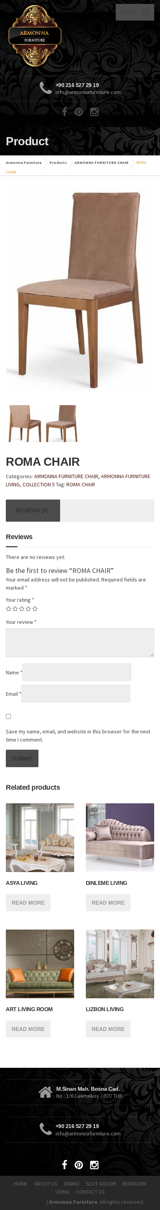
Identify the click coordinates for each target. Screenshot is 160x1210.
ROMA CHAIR (80, 484)
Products (58, 162)
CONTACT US (90, 1191)
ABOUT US (45, 1183)
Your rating (20, 599)
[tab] (32, 511)
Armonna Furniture (24, 162)
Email (13, 693)
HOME (21, 1183)
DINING (71, 1183)
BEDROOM (134, 1183)
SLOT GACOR (101, 1183)
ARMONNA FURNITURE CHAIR (102, 162)
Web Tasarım (30, 1201)
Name (14, 672)
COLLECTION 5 (39, 484)
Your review (21, 621)
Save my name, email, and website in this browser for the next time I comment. (78, 735)
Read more (28, 903)
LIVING (63, 1191)
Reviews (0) (32, 510)
